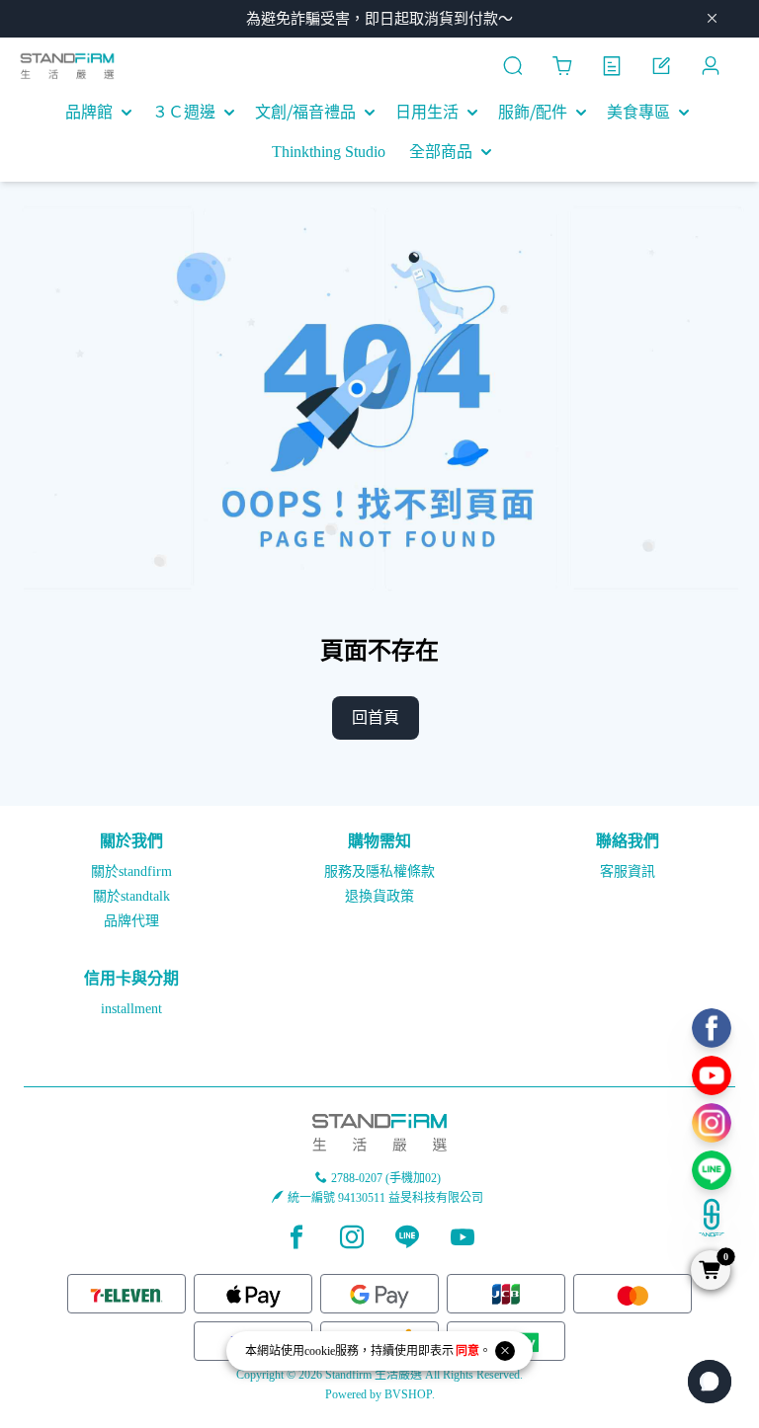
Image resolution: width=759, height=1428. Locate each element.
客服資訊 (627, 871)
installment (131, 1008)
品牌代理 (131, 920)
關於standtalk (131, 896)
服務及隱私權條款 (379, 871)
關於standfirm (131, 871)
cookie (319, 1351)
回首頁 (375, 717)
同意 (467, 1351)
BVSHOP (408, 1394)
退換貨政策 (379, 896)
